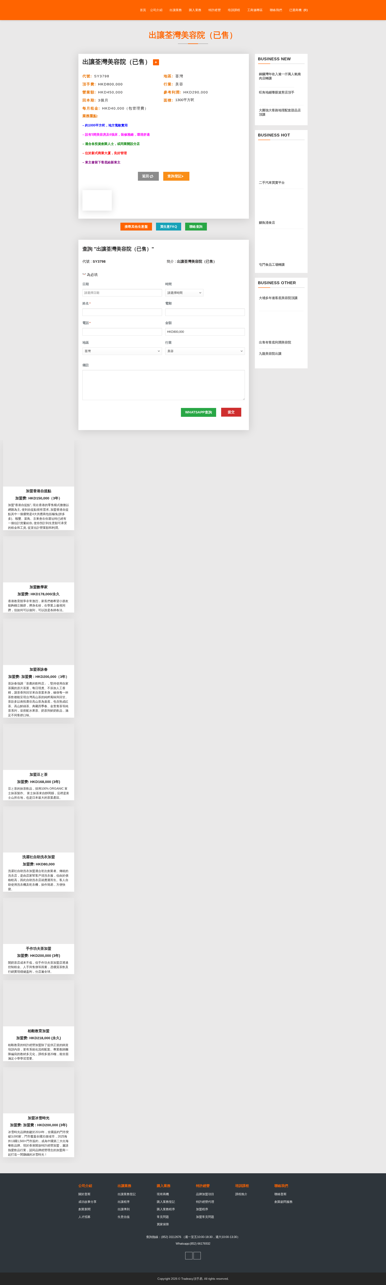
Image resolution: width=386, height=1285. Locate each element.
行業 (168, 342)
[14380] (156, 62)
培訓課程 (234, 10)
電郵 (168, 303)
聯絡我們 (276, 10)
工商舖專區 (255, 10)
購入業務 (195, 10)
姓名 (86, 303)
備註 (85, 365)
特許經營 (214, 10)
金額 (168, 323)
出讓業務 (175, 10)
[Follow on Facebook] (189, 1255)
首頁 (143, 10)
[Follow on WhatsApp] (197, 1255)
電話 (86, 323)
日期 (85, 284)
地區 (85, 342)
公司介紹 (156, 10)
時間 (168, 284)
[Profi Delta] (98, 10)
